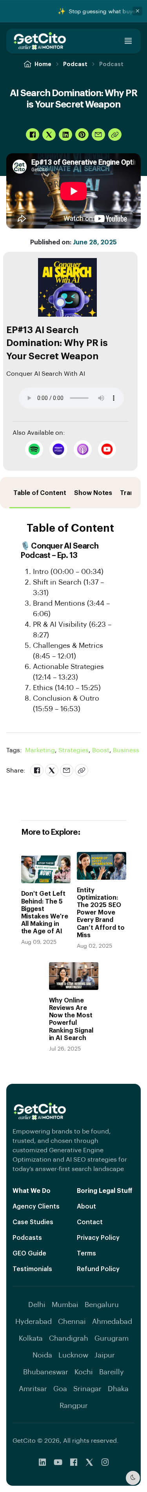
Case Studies (33, 1221)
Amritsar (33, 1388)
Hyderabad (33, 1321)
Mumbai (65, 1304)
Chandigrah (68, 1338)
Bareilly (111, 1371)
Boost (101, 749)
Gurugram (111, 1338)
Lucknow (73, 1354)
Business (126, 749)
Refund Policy (98, 1268)
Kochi (83, 1371)
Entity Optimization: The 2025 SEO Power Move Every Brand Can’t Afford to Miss (101, 912)
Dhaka (118, 1388)
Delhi (36, 1304)
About (86, 1206)
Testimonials (32, 1268)
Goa (60, 1388)
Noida (42, 1354)
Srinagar (87, 1388)
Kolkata (31, 1338)
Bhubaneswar (45, 1371)
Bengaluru (102, 1304)
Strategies (74, 749)
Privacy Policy (98, 1237)
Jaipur (104, 1354)
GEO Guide (29, 1253)
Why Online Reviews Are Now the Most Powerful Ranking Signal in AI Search (71, 1018)
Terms (86, 1253)
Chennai (72, 1321)
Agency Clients (36, 1206)
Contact (90, 1221)
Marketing (41, 749)
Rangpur (74, 1405)
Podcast (75, 64)
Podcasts (27, 1237)
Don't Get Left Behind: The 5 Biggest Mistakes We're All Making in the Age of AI (44, 911)
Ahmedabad (112, 1321)
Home (42, 64)
